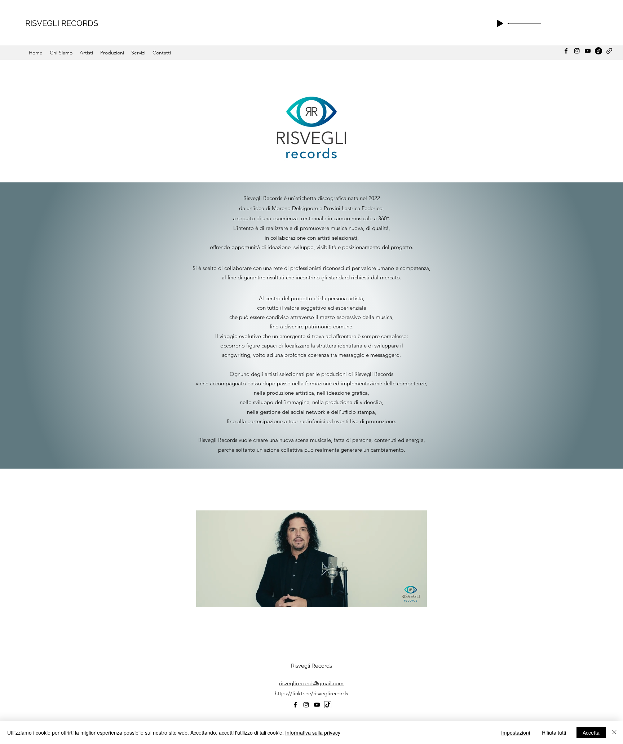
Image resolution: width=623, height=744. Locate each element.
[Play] (500, 23)
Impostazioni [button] (515, 732)
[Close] (614, 732)
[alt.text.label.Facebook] (566, 50)
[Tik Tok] (598, 50)
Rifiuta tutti (554, 732)
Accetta (591, 732)
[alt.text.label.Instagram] (576, 50)
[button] (311, 599)
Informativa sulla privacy (312, 732)
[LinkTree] (609, 50)
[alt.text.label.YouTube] (587, 50)
